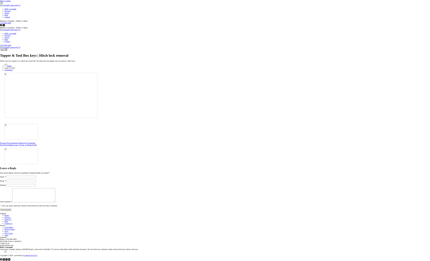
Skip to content (5, 1)
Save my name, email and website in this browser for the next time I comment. (29, 206)
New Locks (8, 233)
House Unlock (9, 229)
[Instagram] (4, 26)
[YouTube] (9, 260)
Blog (6, 40)
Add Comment (6, 202)
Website (3, 185)
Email (3, 181)
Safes (6, 235)
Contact (7, 42)
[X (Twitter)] (4, 260)
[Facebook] (1, 26)
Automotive (8, 70)
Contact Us (8, 223)
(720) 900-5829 (5, 45)
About (6, 38)
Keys (6, 231)
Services (7, 36)
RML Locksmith (10, 33)
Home (6, 215)
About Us (7, 219)
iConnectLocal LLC (30, 255)
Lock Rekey (8, 227)
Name (3, 177)
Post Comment (6, 210)
